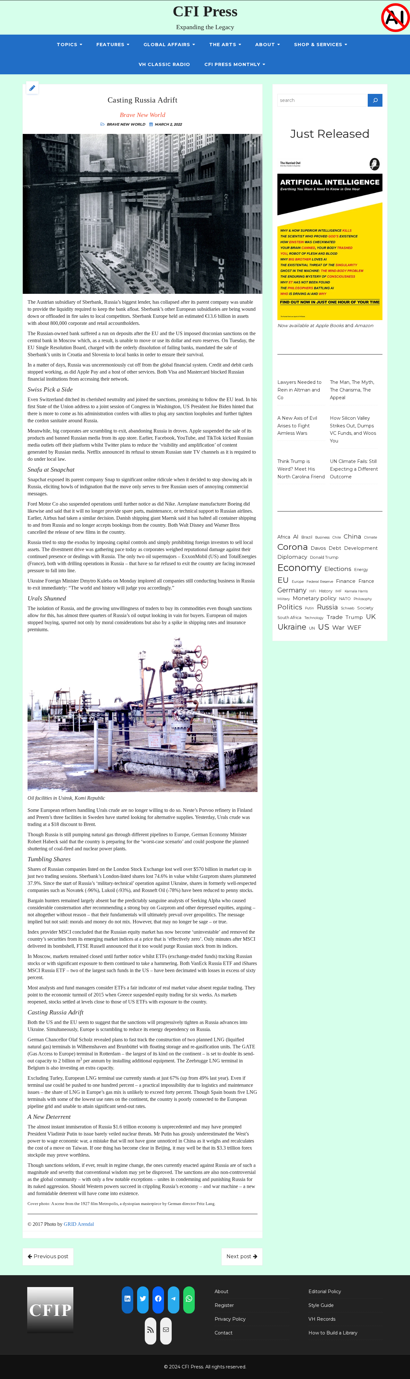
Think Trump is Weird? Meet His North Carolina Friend (301, 469)
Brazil (306, 537)
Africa (283, 537)
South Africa (289, 617)
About (265, 44)
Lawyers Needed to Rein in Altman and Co (299, 389)
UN (312, 628)
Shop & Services (318, 44)
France (366, 581)
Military (283, 599)
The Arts (222, 44)
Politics (289, 607)
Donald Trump (324, 557)
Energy (361, 569)
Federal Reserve (320, 582)
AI (296, 536)
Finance (346, 581)
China (352, 536)
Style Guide (321, 1305)
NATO (345, 598)
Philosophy (363, 599)
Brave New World (126, 124)
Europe (298, 582)
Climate (370, 537)
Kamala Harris (356, 591)
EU (283, 580)
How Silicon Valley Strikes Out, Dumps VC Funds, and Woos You (353, 429)
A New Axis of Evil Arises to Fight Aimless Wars (297, 425)
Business (322, 537)
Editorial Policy (324, 1291)
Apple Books (330, 325)
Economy (299, 567)
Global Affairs (167, 44)
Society (365, 607)
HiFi (312, 591)
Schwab (347, 608)
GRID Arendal (79, 1224)
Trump (354, 617)
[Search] (375, 100)
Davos (318, 548)
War (338, 627)
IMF (338, 591)
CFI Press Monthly (232, 64)
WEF (354, 627)
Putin (309, 608)
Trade (334, 617)
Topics (67, 44)
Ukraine (291, 627)
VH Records (321, 1319)
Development (361, 548)
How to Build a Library (332, 1333)
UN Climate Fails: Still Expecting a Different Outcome (354, 469)
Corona (292, 546)
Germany (292, 590)
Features (110, 44)
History (325, 591)
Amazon (364, 325)
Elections (337, 569)
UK (371, 617)
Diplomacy (292, 557)
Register (224, 1305)
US (323, 627)
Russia (327, 607)
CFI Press (205, 11)
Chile (336, 537)
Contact (224, 1333)
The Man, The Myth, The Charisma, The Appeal (352, 389)
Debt (335, 548)
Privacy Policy (230, 1319)
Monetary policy (314, 598)
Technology (314, 618)
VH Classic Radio (164, 64)
